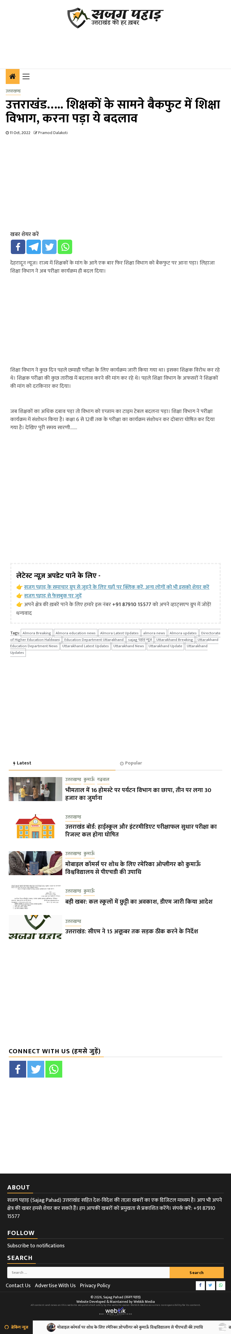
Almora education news (76, 633)
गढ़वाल (103, 779)
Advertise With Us (55, 1285)
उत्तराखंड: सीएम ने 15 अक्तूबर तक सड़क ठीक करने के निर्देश (131, 931)
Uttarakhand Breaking (174, 639)
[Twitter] (49, 247)
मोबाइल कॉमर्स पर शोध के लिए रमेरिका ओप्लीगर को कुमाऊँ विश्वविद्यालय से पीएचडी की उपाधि (133, 868)
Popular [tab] (133, 763)
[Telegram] (33, 247)
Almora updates (183, 633)
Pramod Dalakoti (53, 132)
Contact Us (18, 1285)
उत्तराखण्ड (13, 91)
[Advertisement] (115, 44)
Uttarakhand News (128, 646)
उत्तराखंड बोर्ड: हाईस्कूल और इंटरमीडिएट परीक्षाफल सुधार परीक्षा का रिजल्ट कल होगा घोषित (141, 831)
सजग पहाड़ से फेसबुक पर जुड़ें (53, 595)
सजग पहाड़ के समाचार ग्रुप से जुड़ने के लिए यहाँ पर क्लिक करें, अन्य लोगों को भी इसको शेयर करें (116, 587)
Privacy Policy (95, 1285)
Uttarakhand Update (165, 646)
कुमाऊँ (89, 779)
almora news (154, 633)
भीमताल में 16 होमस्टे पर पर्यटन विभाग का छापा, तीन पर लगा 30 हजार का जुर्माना (138, 794)
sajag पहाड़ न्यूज (140, 639)
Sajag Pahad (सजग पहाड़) (122, 1297)
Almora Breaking (37, 633)
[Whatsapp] (65, 247)
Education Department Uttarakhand (94, 639)
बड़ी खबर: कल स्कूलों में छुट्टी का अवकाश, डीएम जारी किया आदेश (139, 902)
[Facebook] (18, 247)
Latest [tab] (24, 763)
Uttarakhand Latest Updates (85, 646)
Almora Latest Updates (119, 633)
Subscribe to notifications (36, 1245)
